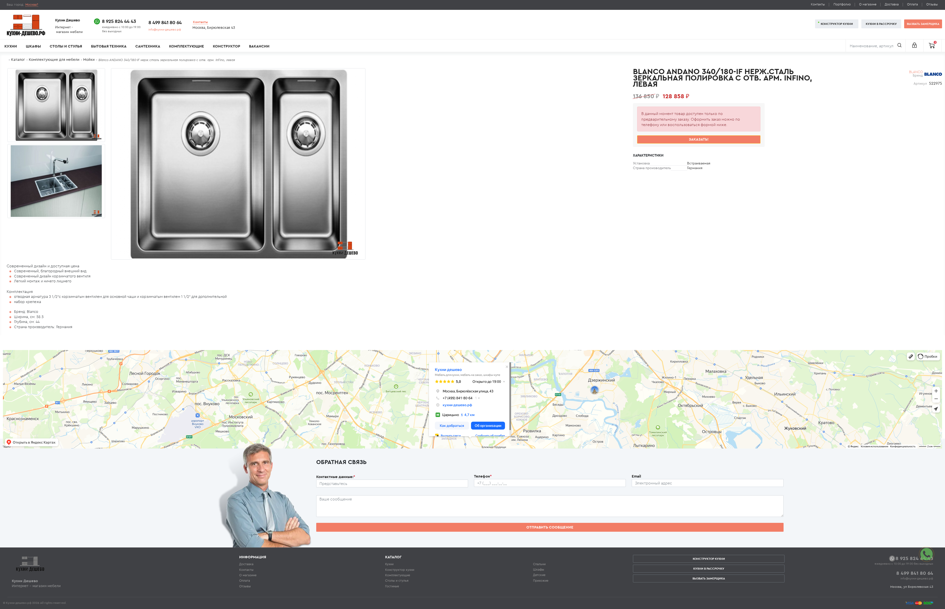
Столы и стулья (66, 46)
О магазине (867, 4)
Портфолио (842, 4)
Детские (539, 575)
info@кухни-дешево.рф (164, 29)
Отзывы (932, 4)
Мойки (89, 59)
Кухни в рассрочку (881, 24)
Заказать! (699, 139)
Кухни (10, 46)
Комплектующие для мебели (54, 59)
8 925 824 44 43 (119, 21)
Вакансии (259, 46)
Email (636, 476)
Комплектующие (186, 46)
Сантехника (147, 46)
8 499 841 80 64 (165, 22)
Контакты (818, 4)
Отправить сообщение (549, 527)
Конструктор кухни (837, 24)
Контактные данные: (335, 476)
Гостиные (392, 586)
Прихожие (540, 580)
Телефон (483, 476)
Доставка (892, 4)
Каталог (18, 59)
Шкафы (33, 46)
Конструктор (226, 46)
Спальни (539, 564)
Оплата (912, 4)
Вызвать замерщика (923, 24)
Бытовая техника (108, 46)
